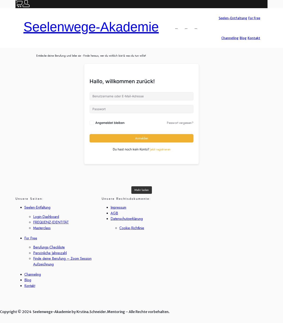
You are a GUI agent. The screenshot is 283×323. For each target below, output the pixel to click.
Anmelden (141, 138)
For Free (254, 18)
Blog (243, 38)
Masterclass (42, 228)
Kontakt (254, 38)
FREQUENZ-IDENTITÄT (51, 222)
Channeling (230, 38)
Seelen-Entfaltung (233, 18)
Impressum (118, 207)
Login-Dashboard (46, 216)
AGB (114, 213)
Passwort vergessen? (180, 123)
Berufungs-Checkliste (49, 247)
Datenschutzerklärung (127, 218)
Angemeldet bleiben (109, 123)
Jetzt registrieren (160, 149)
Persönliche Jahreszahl (50, 253)
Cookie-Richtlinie (131, 228)
